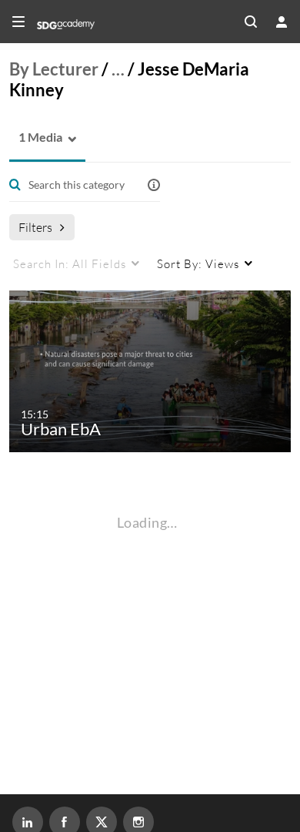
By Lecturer (53, 69)
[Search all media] (250, 21)
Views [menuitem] (198, 263)
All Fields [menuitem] (69, 263)
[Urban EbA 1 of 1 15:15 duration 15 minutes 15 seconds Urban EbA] (152, 370)
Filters (35, 227)
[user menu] (281, 21)
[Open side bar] (18, 21)
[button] (35, 137)
